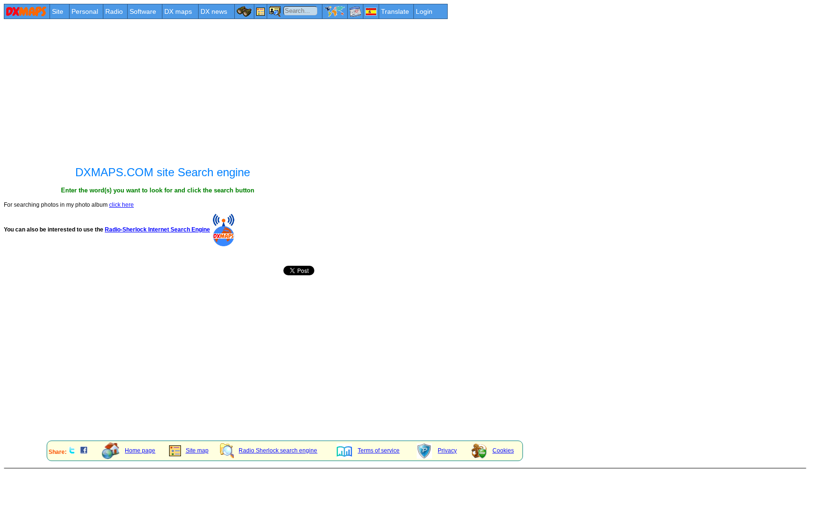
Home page (140, 450)
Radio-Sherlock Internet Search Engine (157, 229)
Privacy (447, 450)
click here (121, 204)
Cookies (503, 450)
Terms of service (379, 450)
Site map (197, 450)
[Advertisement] (289, 91)
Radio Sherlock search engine (278, 450)
